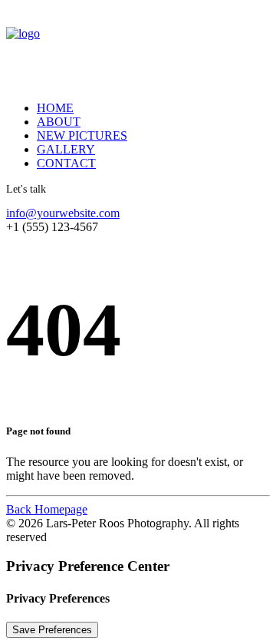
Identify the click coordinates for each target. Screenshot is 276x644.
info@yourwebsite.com (63, 213)
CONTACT (66, 163)
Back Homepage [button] (46, 509)
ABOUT (58, 121)
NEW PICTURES (82, 135)
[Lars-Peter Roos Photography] (138, 47)
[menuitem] (142, 108)
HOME (55, 107)
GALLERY (66, 149)
